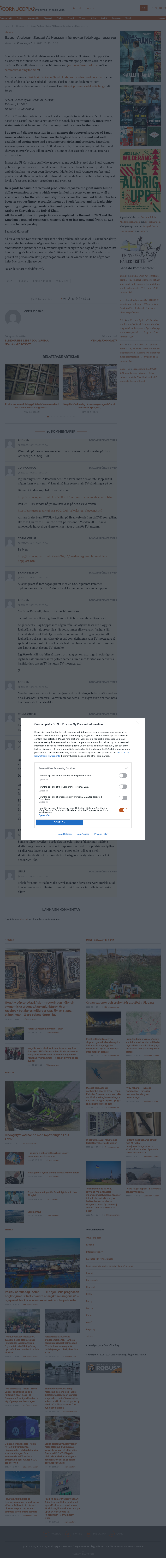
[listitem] (83, 768)
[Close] (139, 724)
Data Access (83, 834)
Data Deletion (65, 834)
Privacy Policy (101, 834)
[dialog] (83, 779)
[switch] (123, 775)
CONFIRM (60, 822)
